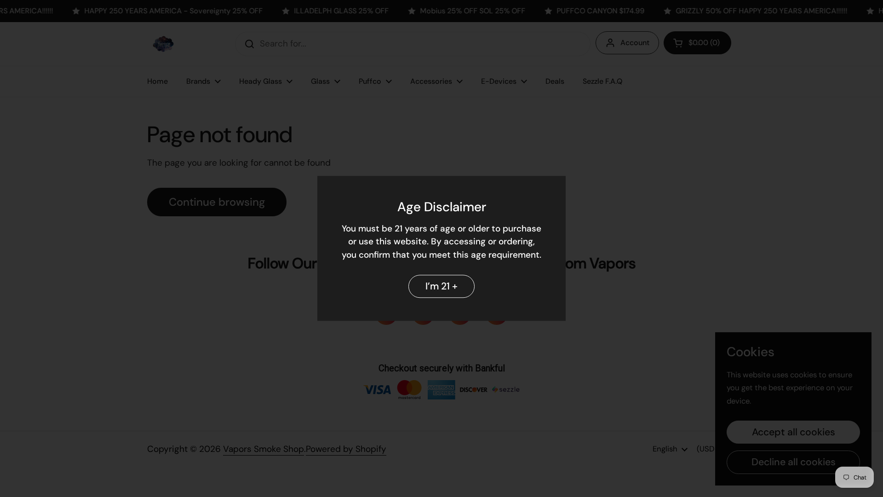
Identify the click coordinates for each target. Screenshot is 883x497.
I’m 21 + (441, 286)
